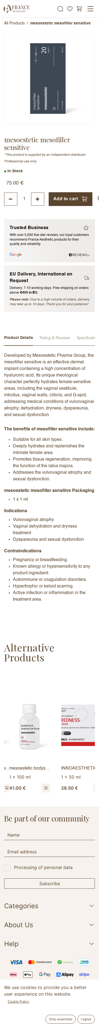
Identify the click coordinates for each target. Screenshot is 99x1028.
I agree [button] (86, 1019)
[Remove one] (10, 199)
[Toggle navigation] (90, 8)
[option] (49, 733)
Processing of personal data (43, 867)
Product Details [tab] (18, 338)
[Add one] (37, 199)
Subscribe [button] (49, 883)
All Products (14, 23)
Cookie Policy (18, 1001)
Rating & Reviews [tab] (55, 338)
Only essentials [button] (60, 1019)
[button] (40, 788)
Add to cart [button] (65, 199)
